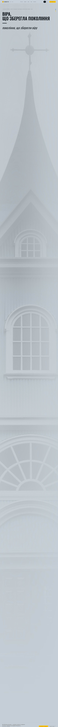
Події (31, 1)
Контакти (34, 1)
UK (44, 1)
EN (47, 1)
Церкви (25, 1)
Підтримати (52, 1)
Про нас (21, 1)
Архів (28, 1)
